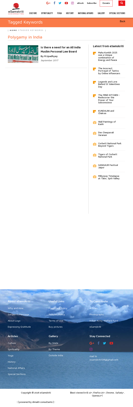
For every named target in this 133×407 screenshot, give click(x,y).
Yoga (10, 355)
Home (13, 30)
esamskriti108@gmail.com (104, 359)
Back (122, 21)
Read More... (46, 50)
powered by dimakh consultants (36, 402)
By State (53, 342)
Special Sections (17, 374)
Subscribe (91, 3)
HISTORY (70, 13)
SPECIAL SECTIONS (117, 13)
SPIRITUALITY (47, 13)
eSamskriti (95, 326)
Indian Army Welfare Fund (104, 320)
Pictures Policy (57, 314)
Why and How (15, 308)
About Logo (14, 320)
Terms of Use (56, 320)
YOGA (59, 13)
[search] (122, 3)
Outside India (56, 355)
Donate (106, 3)
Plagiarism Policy (58, 308)
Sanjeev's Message (18, 314)
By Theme (54, 349)
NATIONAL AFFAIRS (85, 13)
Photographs (97, 314)
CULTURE (33, 13)
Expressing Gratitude (19, 326)
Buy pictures (56, 326)
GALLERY (101, 13)
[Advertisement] (66, 249)
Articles (94, 308)
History (12, 361)
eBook (80, 3)
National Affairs (16, 367)
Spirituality (13, 349)
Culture (12, 342)
